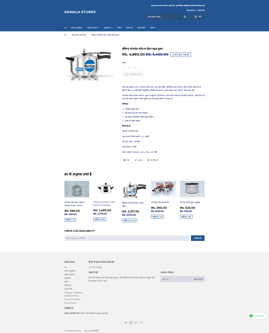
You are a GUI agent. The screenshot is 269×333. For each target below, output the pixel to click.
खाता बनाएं (201, 10)
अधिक (152, 27)
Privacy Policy (70, 303)
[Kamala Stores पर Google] (136, 323)
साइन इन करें (190, 10)
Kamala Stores (80, 12)
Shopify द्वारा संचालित (91, 330)
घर (65, 35)
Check (198, 238)
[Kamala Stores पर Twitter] (126, 323)
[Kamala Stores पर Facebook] (130, 323)
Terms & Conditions (72, 299)
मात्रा (124, 62)
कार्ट (200, 16)
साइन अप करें (198, 279)
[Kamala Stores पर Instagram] (141, 323)
